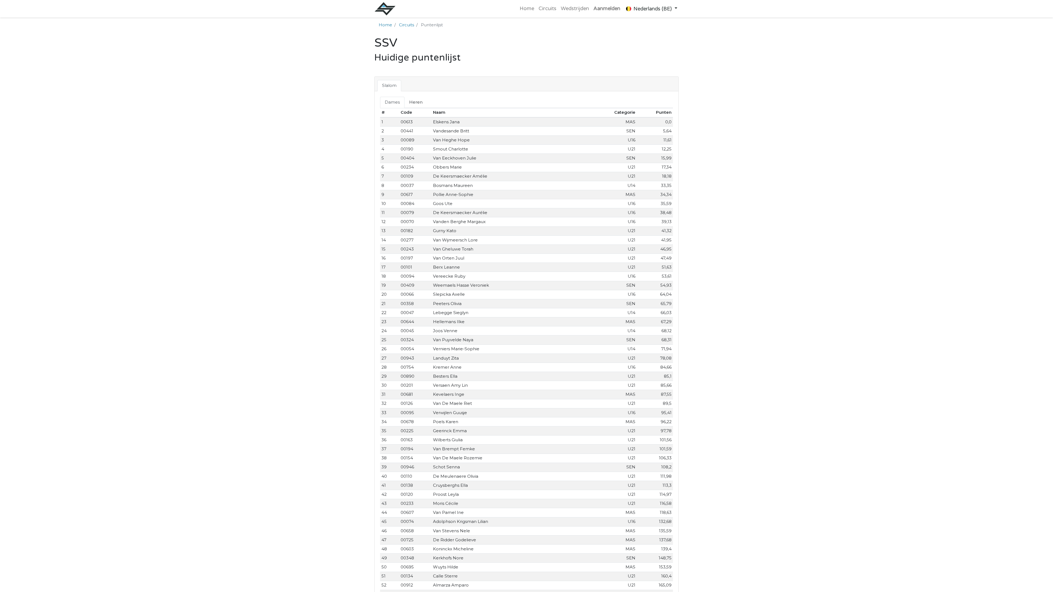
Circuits (406, 24)
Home (385, 24)
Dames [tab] (392, 102)
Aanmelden (606, 8)
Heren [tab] (416, 102)
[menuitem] (526, 9)
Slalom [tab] (389, 85)
